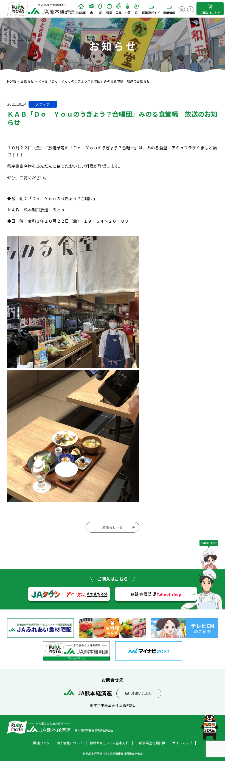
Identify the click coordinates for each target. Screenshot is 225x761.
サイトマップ (182, 743)
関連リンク (41, 743)
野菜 (109, 12)
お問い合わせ (141, 693)
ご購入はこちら (210, 12)
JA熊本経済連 (156, 594)
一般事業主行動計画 (150, 743)
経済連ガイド (151, 12)
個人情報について (70, 743)
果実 (119, 12)
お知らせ (27, 81)
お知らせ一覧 (112, 527)
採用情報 (169, 12)
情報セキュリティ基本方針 (109, 743)
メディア (43, 104)
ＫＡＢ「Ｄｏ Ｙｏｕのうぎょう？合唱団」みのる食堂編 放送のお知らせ (94, 81)
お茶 (128, 12)
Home (81, 12)
